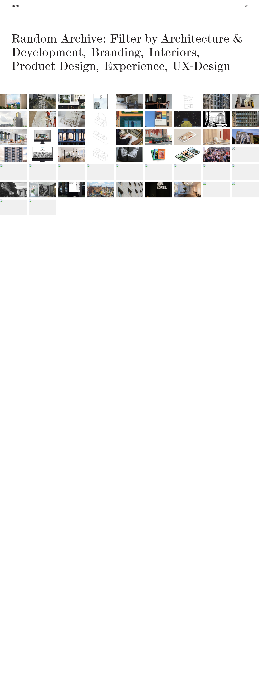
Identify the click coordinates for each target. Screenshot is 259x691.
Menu (15, 6)
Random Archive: (58, 39)
